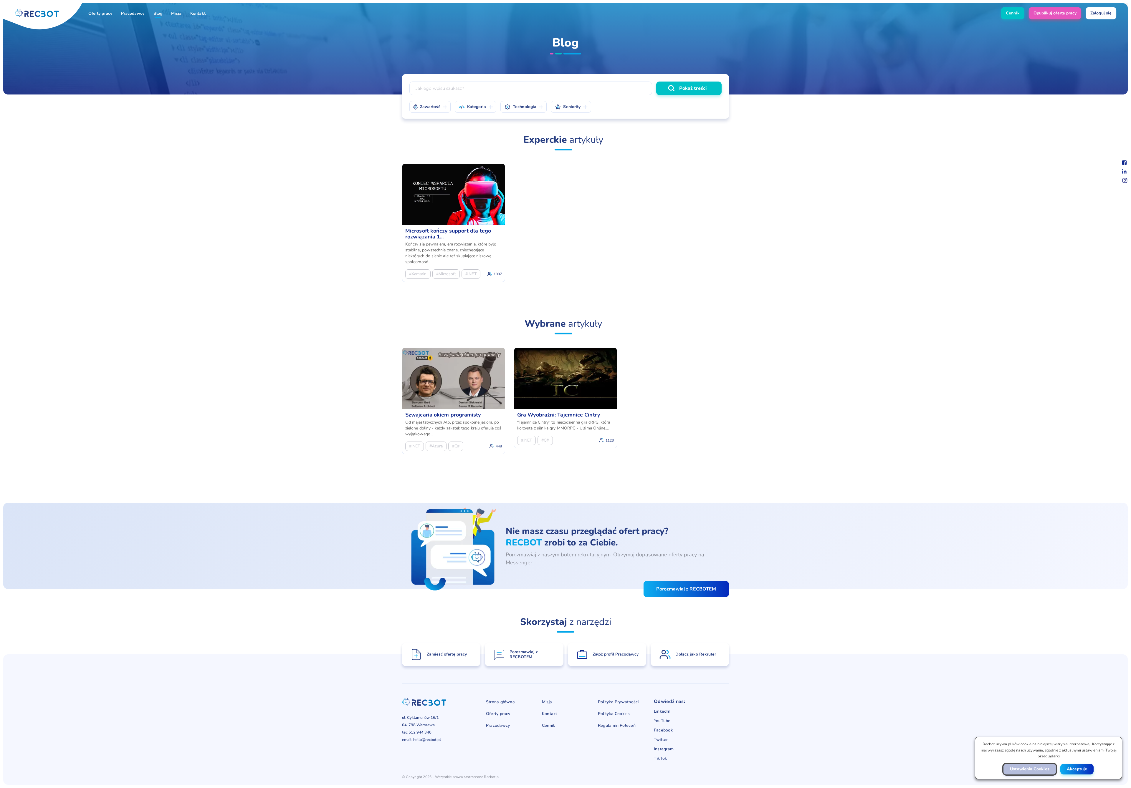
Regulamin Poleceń (617, 725)
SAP (634, 62)
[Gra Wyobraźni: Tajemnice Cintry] (565, 398)
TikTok (660, 759)
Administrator (589, 76)
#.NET (470, 274)
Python (619, 76)
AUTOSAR (486, 76)
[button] (1029, 769)
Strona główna (500, 702)
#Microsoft (446, 274)
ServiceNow (485, 62)
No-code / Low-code (443, 76)
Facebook (663, 730)
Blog (157, 13)
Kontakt (198, 13)
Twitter (661, 740)
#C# (455, 446)
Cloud (486, 76)
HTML (516, 76)
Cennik (548, 725)
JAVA (702, 76)
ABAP (678, 76)
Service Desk (454, 76)
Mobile (453, 62)
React (571, 62)
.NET (547, 62)
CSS (574, 76)
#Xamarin (418, 274)
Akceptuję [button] (1077, 769)
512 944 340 (420, 732)
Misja (176, 13)
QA (531, 76)
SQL (595, 62)
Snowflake (545, 76)
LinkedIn (662, 711)
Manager (425, 62)
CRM (510, 76)
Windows (661, 62)
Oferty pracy (100, 13)
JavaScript (520, 62)
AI (614, 62)
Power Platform (699, 62)
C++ (595, 76)
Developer (656, 76)
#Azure (435, 446)
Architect (624, 76)
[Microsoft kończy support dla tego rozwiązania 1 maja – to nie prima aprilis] (453, 223)
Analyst (555, 76)
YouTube (662, 721)
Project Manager (695, 76)
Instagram (664, 749)
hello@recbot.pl (427, 739)
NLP (424, 76)
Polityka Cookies (614, 713)
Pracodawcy (133, 13)
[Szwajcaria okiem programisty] (453, 401)
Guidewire (649, 76)
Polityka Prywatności (618, 702)
